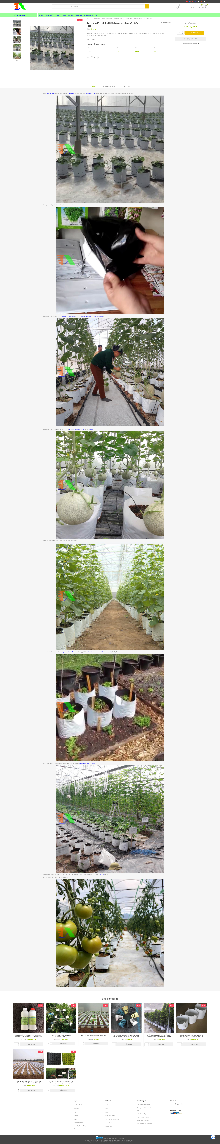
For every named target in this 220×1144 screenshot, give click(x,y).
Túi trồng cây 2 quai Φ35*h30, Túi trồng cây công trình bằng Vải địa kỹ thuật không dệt (191, 1035)
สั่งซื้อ (106, 1108)
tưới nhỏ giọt (70, 652)
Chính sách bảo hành (79, 1129)
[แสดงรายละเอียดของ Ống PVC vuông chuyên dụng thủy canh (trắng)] (93, 1018)
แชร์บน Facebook (95, 57)
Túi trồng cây (70, 93)
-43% (40, 1005)
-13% (73, 1005)
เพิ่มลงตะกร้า (194, 32)
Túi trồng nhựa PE (90, 93)
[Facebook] (175, 1104)
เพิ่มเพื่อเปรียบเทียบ (167, 22)
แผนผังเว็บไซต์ (78, 1105)
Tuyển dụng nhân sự (79, 1123)
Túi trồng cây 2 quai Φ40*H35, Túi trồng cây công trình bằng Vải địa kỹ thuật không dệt (28, 1082)
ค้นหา (147, 6)
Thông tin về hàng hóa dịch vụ (145, 1108)
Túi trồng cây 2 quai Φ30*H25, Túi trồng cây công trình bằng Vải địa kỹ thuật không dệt (159, 1035)
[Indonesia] (198, 1)
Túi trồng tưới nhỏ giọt (97, 316)
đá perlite (109, 652)
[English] (189, 1)
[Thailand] (195, 1)
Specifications (109, 86)
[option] (17, 23)
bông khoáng (96, 652)
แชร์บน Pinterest (98, 57)
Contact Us (125, 86)
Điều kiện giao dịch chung (144, 1111)
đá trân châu (103, 652)
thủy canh (64, 652)
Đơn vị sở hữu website (143, 1104)
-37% (80, 20)
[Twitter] (171, 1104)
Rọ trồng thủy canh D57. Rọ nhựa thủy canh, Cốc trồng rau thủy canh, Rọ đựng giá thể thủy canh (126, 1036)
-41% (203, 1005)
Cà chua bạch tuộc (79, 429)
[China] (192, 1)
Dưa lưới (71, 429)
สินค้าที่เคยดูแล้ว (110, 1116)
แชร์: (88, 57)
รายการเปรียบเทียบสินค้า (190, 7)
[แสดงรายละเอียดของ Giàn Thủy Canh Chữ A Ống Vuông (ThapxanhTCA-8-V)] (61, 1018)
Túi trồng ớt (88, 316)
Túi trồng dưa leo (71, 316)
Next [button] (17, 60)
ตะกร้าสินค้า (108, 1123)
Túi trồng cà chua (80, 316)
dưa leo (91, 429)
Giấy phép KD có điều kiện (144, 1123)
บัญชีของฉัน (179, 7)
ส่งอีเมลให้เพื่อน (101, 57)
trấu (91, 652)
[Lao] (204, 1)
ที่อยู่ (106, 1112)
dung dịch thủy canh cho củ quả (87, 763)
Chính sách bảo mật (142, 1120)
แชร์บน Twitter (92, 57)
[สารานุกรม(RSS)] (181, 1104)
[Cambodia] (201, 1)
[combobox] (107, 6)
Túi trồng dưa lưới (61, 316)
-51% (73, 1051)
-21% (106, 1005)
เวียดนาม (93, 29)
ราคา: (187, 26)
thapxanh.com (50, 93)
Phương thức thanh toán (144, 1117)
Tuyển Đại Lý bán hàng (80, 1126)
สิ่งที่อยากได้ (108, 1126)
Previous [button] (17, 18)
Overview (94, 86)
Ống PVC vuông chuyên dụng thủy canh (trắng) (94, 1035)
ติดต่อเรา (76, 1108)
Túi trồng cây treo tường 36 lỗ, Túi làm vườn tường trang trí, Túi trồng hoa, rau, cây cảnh (61, 1082)
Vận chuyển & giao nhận (144, 1114)
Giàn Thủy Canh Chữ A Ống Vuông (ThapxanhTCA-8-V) (61, 1035)
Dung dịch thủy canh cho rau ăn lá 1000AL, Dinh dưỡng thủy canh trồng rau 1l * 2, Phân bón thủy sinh (28, 1036)
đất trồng (102, 874)
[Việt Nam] (187, 1)
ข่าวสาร (76, 1116)
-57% (138, 1005)
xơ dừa (88, 652)
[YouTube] (178, 1104)
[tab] (94, 86)
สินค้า (75, 1119)
